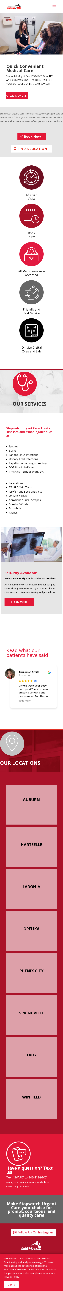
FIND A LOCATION (32, 149)
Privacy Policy (11, 1276)
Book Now (32, 136)
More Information (30, 821)
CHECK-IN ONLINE (16, 95)
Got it (11, 1284)
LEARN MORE (19, 602)
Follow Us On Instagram (35, 1232)
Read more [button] (25, 700)
